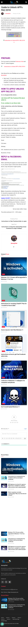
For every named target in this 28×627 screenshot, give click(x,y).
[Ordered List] (10, 438)
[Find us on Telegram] (9, 582)
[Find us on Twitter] (6, 582)
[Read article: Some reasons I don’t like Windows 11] (14, 319)
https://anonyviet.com (13, 592)
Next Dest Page (16, 619)
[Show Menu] (2, 2)
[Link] (17, 438)
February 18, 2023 (16, 13)
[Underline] (6, 438)
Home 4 (19, 617)
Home (2, 617)
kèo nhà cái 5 (13, 623)
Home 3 (13, 617)
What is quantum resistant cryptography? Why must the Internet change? (17, 494)
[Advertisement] (14, 515)
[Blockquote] (13, 438)
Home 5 (2, 619)
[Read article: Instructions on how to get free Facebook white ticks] (14, 343)
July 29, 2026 (11, 489)
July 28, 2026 (4, 307)
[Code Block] (15, 438)
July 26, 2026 (4, 384)
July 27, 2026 (4, 358)
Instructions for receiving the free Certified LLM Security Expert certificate (16, 478)
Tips (3, 274)
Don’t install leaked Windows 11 (10, 407)
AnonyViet (8, 13)
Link (17, 36)
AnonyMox (4, 75)
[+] (20, 438)
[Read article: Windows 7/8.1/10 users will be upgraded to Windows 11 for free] (14, 266)
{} (18, 438)
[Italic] (4, 438)
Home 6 (8, 619)
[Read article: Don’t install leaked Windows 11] (14, 396)
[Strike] (8, 438)
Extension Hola (20, 61)
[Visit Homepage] (14, 2)
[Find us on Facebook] (2, 582)
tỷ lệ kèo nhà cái (7, 623)
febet (18, 623)
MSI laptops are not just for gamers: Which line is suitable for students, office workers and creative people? (17, 486)
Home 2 (7, 617)
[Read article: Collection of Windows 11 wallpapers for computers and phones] (14, 370)
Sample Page (4, 620)
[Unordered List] (11, 438)
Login (25, 428)
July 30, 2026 (4, 281)
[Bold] (2, 438)
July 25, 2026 (4, 408)
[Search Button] (26, 2)
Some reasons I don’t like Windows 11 (12, 330)
